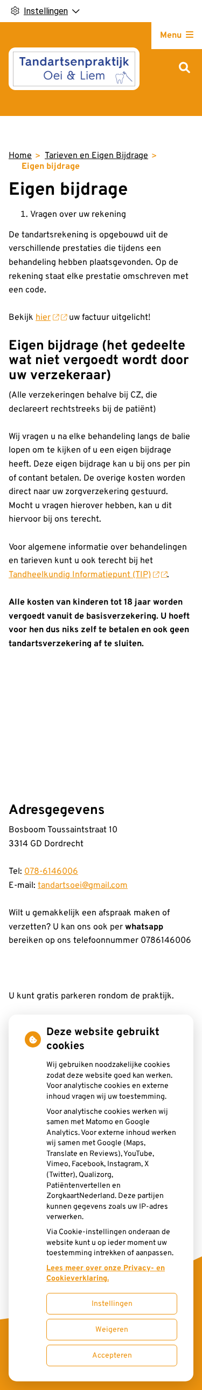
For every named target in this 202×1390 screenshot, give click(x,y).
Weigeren (111, 1329)
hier (43, 317)
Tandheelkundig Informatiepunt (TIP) (80, 575)
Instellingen (112, 1304)
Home (20, 155)
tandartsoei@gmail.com (83, 885)
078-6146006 (51, 871)
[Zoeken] (184, 68)
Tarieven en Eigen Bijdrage (96, 155)
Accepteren (112, 1355)
